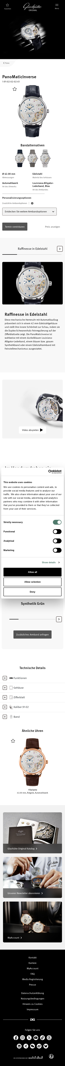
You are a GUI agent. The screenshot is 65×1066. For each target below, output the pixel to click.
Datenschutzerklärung (32, 993)
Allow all (32, 572)
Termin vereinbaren (15, 226)
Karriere (32, 963)
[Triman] (51, 1056)
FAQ (33, 974)
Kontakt (33, 957)
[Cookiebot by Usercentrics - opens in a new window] (48, 472)
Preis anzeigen (52, 226)
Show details (49, 562)
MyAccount (32, 968)
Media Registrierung (32, 979)
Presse (32, 984)
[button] (60, 249)
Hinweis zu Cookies (33, 1004)
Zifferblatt (19, 697)
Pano (7, 62)
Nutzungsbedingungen (32, 998)
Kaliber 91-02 (21, 707)
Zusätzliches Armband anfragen (32, 634)
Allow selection (32, 582)
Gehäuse (19, 688)
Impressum (32, 1009)
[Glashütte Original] (32, 7)
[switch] (57, 531)
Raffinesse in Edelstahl (32, 248)
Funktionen (20, 678)
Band (17, 717)
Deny (32, 591)
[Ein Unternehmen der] (28, 1057)
